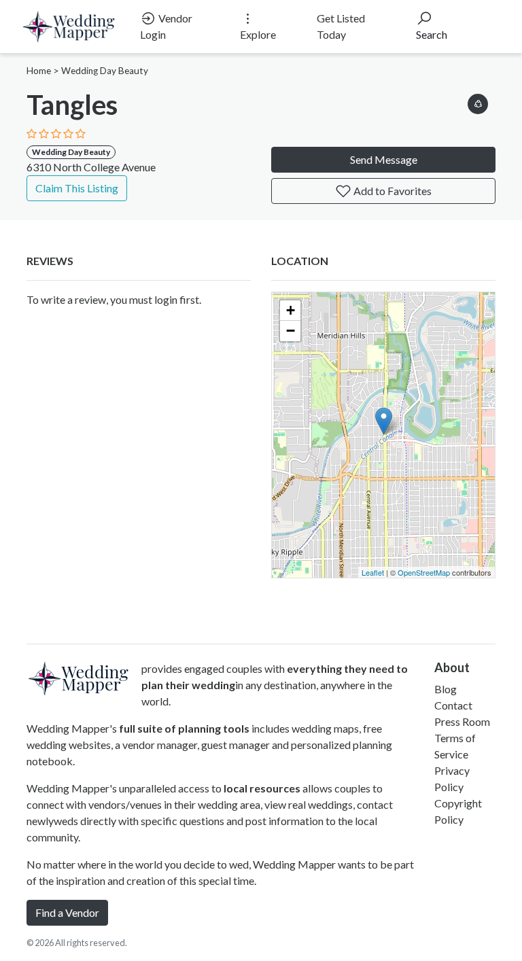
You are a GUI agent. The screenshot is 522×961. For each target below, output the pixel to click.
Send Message (383, 159)
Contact (453, 705)
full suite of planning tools (184, 728)
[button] (478, 101)
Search (431, 34)
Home (39, 70)
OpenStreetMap (424, 572)
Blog (445, 688)
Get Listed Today (341, 26)
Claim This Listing (76, 187)
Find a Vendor (67, 912)
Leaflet (373, 572)
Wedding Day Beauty (104, 70)
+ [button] (290, 310)
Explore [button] (258, 34)
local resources (262, 788)
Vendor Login (166, 26)
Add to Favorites (391, 190)
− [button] (290, 330)
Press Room (462, 721)
